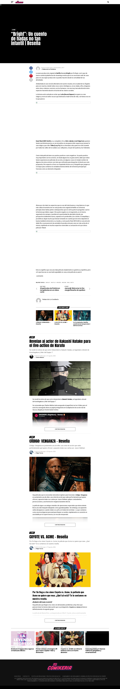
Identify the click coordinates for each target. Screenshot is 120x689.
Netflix (54, 282)
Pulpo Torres (39, 453)
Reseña (59, 282)
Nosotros (17, 676)
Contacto (26, 676)
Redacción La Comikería (49, 69)
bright (48, 282)
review (64, 282)
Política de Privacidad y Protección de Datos (46, 676)
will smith (71, 282)
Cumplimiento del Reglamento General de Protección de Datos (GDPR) (84, 676)
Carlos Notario (40, 357)
